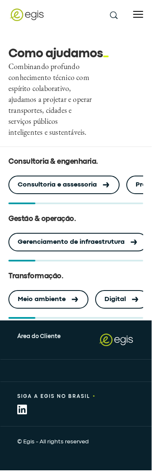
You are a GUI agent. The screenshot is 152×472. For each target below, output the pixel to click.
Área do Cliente (39, 336)
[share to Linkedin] (22, 409)
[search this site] (113, 14)
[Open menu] (138, 14)
